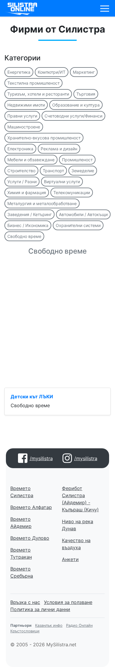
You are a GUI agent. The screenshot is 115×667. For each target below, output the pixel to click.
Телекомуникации (71, 192)
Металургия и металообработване (42, 203)
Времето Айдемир (21, 522)
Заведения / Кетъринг (29, 214)
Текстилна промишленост (33, 83)
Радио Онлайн (79, 625)
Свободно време (24, 236)
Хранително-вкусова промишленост (43, 137)
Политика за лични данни (40, 609)
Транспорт (53, 170)
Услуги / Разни (22, 181)
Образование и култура (76, 104)
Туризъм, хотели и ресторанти (38, 93)
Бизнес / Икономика (27, 225)
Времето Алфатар (31, 507)
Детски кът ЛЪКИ (32, 396)
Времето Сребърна (21, 572)
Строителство (21, 170)
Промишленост (77, 159)
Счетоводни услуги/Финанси (73, 115)
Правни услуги (22, 115)
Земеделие (82, 170)
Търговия (85, 93)
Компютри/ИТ (51, 72)
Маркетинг (84, 72)
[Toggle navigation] (104, 8)
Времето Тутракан (21, 553)
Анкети (70, 559)
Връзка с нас (25, 602)
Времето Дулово (29, 538)
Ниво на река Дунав (77, 524)
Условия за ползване (68, 602)
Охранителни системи (78, 225)
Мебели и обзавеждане (31, 159)
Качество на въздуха (76, 543)
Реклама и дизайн (59, 148)
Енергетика (18, 72)
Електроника (20, 148)
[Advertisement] (57, 325)
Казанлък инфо (49, 625)
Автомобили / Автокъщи (83, 214)
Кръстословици (25, 631)
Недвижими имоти (26, 104)
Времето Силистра (21, 491)
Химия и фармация (26, 192)
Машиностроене (23, 126)
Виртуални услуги (62, 181)
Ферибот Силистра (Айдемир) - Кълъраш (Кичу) (80, 499)
